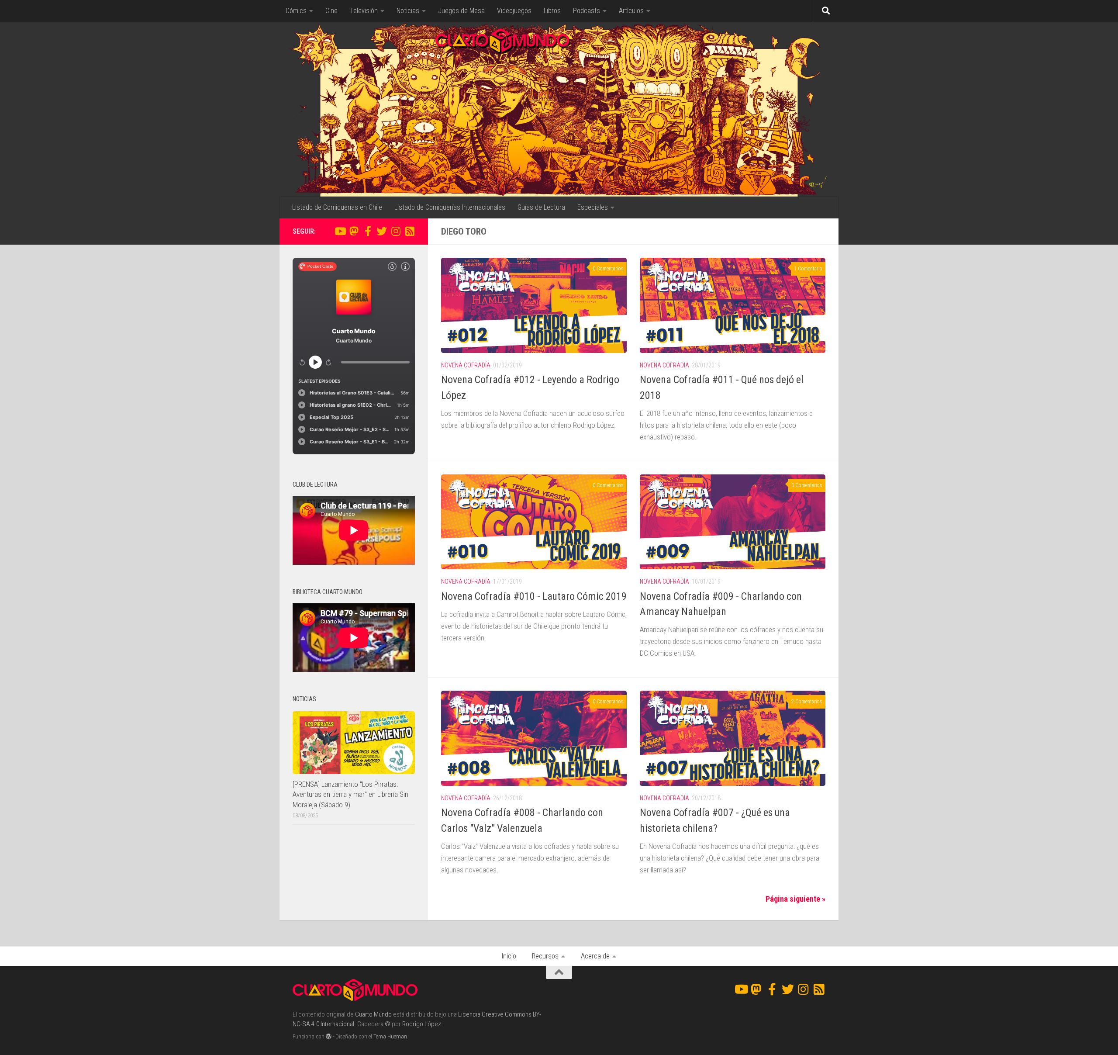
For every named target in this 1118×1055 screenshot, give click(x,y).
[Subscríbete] (409, 231)
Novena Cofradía (465, 365)
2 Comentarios (806, 702)
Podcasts (586, 11)
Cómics (296, 11)
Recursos (545, 956)
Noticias (408, 11)
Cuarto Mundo (373, 1014)
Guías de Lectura (541, 207)
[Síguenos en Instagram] (395, 231)
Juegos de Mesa (461, 11)
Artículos (631, 11)
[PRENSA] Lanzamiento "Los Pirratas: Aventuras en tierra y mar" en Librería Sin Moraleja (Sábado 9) (350, 794)
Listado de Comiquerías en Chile (337, 207)
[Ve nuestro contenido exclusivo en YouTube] (340, 231)
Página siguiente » (795, 898)
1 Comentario (808, 269)
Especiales (592, 207)
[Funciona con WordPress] (328, 1036)
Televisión (364, 11)
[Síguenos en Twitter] (381, 231)
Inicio (509, 956)
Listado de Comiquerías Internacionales (449, 207)
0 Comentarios (608, 269)
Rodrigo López (421, 1024)
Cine (331, 11)
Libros (552, 11)
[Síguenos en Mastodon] (354, 231)
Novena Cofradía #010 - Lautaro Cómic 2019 (534, 596)
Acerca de (595, 956)
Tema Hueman (390, 1036)
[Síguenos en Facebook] (367, 231)
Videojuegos (514, 11)
